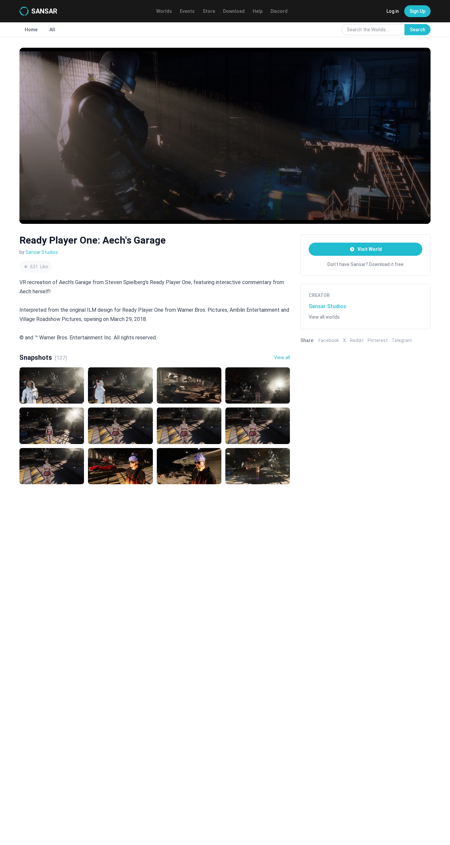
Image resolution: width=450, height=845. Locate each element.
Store (209, 11)
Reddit (357, 340)
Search (417, 29)
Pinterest (378, 340)
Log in (392, 11)
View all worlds (324, 317)
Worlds (164, 11)
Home (31, 29)
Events (187, 11)
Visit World (369, 249)
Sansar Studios (41, 252)
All (52, 29)
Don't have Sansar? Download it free (365, 264)
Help (258, 11)
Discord (279, 11)
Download (234, 11)
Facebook (329, 340)
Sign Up (417, 11)
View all (282, 357)
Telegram (402, 340)
